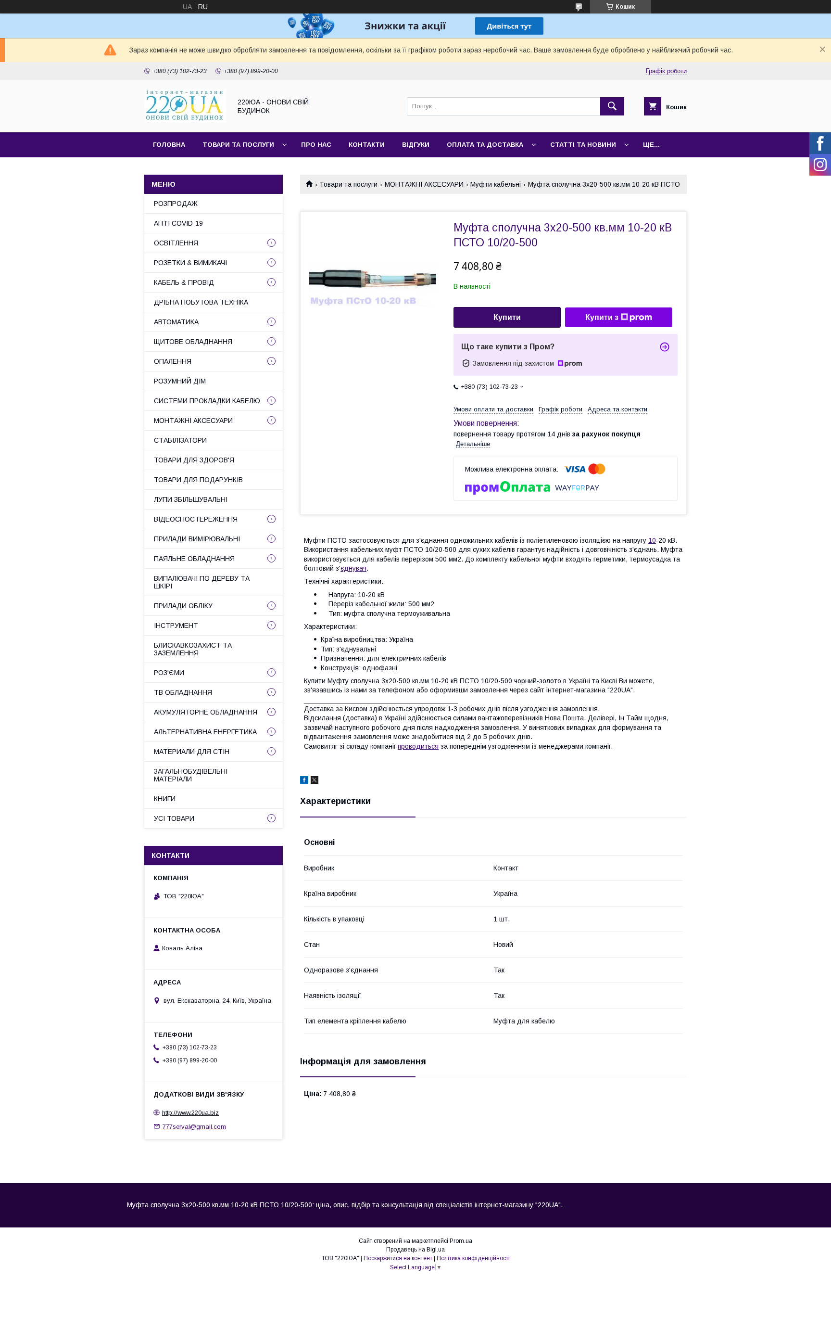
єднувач (353, 568)
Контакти (367, 144)
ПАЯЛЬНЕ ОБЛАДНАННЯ (194, 558)
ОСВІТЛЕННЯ (176, 243)
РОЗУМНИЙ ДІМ (180, 381)
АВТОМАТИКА (176, 322)
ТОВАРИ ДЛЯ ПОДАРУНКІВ (198, 480)
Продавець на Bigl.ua (415, 1249)
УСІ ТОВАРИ (174, 818)
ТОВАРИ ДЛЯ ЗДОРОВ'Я (194, 460)
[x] (314, 781)
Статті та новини (583, 144)
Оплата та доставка (485, 144)
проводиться (418, 746)
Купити (507, 317)
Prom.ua (461, 1241)
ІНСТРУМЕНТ (176, 625)
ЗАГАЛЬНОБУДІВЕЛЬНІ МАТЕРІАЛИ (190, 775)
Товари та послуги (238, 144)
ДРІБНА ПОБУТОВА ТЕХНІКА (201, 302)
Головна (169, 144)
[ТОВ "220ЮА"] (185, 120)
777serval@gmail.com (194, 1126)
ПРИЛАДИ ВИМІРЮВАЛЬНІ (197, 539)
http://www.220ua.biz (190, 1112)
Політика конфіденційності (473, 1258)
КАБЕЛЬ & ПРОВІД (184, 282)
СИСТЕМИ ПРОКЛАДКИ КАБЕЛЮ (207, 401)
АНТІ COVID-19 (178, 223)
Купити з (601, 317)
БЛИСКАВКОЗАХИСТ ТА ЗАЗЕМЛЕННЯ (193, 649)
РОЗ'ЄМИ (169, 673)
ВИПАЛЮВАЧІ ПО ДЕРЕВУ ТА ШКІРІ (202, 582)
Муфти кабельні (495, 184)
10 (652, 540)
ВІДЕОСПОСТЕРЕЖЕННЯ (196, 519)
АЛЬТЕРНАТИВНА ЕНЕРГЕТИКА (205, 732)
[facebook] (304, 781)
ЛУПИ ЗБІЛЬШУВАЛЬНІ (190, 499)
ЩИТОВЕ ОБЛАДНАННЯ (193, 341)
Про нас (316, 144)
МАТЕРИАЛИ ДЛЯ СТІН (191, 751)
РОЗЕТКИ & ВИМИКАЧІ (190, 263)
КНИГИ (165, 799)
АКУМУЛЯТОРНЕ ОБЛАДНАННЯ (205, 712)
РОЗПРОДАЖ (176, 203)
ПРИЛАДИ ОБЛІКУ (183, 606)
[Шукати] (612, 106)
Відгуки (415, 144)
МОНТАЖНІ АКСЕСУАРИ (424, 184)
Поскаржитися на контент (398, 1258)
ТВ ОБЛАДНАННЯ (183, 692)
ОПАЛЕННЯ (172, 361)
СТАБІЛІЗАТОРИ (180, 440)
